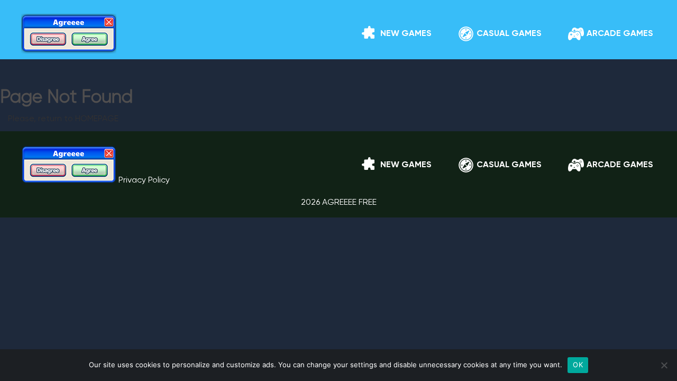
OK (578, 364)
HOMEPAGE (96, 119)
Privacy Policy (144, 180)
